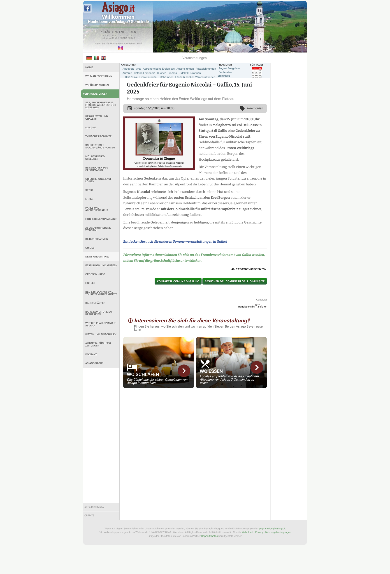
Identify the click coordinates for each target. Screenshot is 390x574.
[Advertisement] (101, 435)
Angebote (128, 68)
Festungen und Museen (101, 265)
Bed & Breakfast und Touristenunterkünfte (101, 293)
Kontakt (91, 354)
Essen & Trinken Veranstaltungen (195, 77)
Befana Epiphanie (144, 73)
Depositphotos (209, 536)
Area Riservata (94, 507)
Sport (89, 190)
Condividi (261, 299)
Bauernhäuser (95, 303)
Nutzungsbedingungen (278, 532)
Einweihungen (148, 77)
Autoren (127, 73)
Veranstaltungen (95, 93)
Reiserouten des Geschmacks (96, 169)
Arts (138, 68)
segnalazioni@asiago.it (272, 528)
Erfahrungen (165, 77)
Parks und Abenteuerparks (96, 209)
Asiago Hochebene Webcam (98, 229)
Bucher (161, 73)
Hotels (90, 283)
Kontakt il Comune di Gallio (178, 281)
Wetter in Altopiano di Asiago (100, 324)
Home (89, 67)
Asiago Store (94, 363)
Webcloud (247, 532)
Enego (115, 36)
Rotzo (131, 38)
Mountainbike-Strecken (95, 157)
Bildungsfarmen (96, 239)
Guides (90, 247)
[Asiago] (118, 8)
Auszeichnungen (206, 68)
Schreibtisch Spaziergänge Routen (100, 146)
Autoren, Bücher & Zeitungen (98, 344)
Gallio (129, 36)
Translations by (246, 306)
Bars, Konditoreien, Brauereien (99, 313)
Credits (89, 515)
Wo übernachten (97, 85)
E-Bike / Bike (130, 77)
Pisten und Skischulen (100, 334)
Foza (122, 36)
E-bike (89, 199)
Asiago (107, 36)
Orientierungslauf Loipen (98, 180)
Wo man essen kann (98, 76)
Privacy (259, 532)
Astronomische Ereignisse (159, 68)
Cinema (172, 73)
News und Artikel (97, 256)
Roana (123, 38)
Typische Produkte (98, 136)
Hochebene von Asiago (101, 219)
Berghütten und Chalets (96, 117)
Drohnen (195, 73)
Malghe (90, 127)
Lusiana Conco (110, 38)
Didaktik (184, 73)
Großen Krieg (95, 274)
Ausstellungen (185, 68)
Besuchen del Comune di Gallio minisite (235, 281)
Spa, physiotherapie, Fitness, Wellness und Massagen (100, 105)
